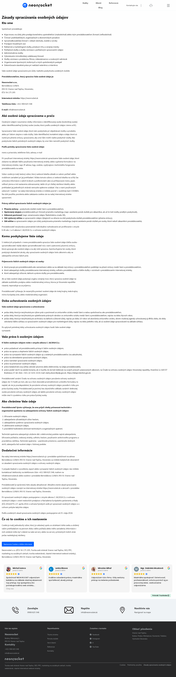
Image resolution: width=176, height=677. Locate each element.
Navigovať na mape (142, 612)
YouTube (95, 647)
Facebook (95, 634)
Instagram (96, 638)
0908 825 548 (33, 612)
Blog (100, 7)
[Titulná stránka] (37, 5)
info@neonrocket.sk (89, 612)
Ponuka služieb (52, 638)
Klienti (98, 3)
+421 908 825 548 (12, 649)
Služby (85, 3)
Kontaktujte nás (132, 5)
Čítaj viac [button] (10, 589)
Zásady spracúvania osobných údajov (157, 665)
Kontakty (50, 651)
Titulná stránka (52, 634)
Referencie (113, 3)
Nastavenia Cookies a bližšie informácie (18, 544)
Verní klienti (51, 643)
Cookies (122, 665)
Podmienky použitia (134, 665)
